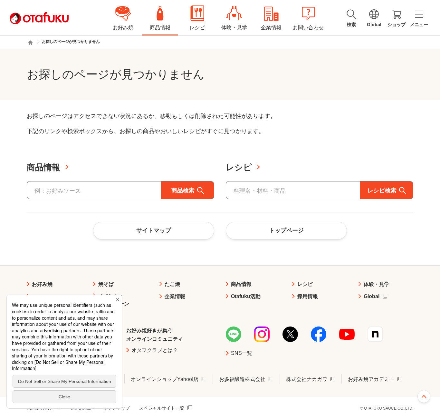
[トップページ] (30, 42)
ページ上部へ (423, 396)
